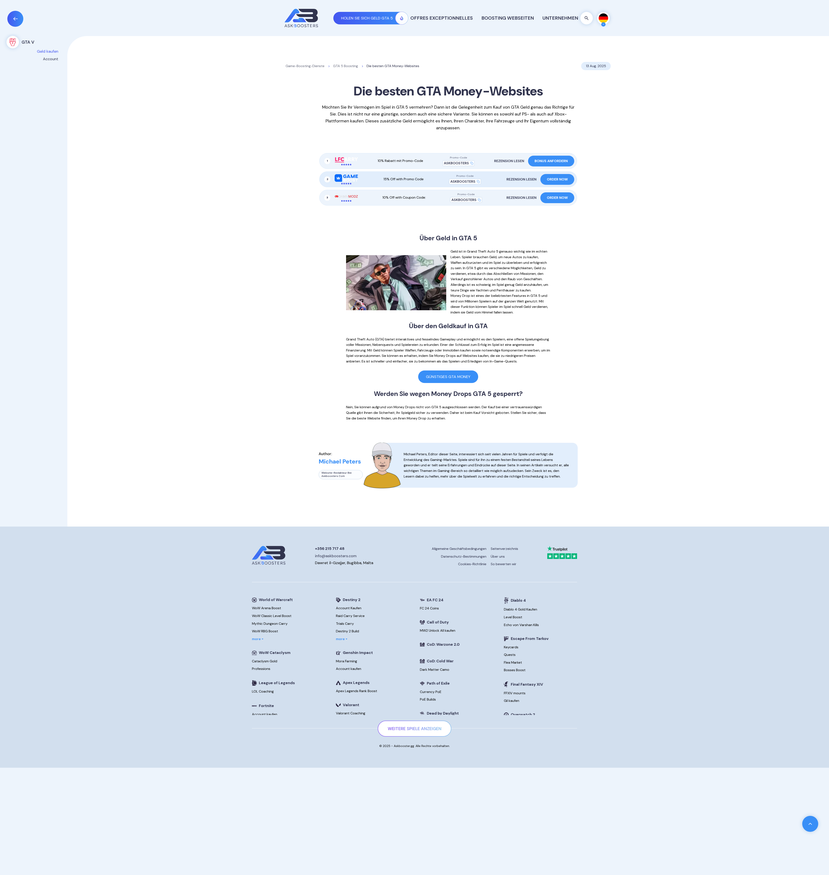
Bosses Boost (514, 670)
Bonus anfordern (551, 161)
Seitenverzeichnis (504, 549)
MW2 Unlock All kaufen (437, 630)
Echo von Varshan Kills (521, 625)
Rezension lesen (509, 161)
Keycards (511, 647)
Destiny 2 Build (347, 631)
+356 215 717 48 (330, 548)
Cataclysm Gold (264, 661)
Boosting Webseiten (507, 18)
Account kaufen (264, 714)
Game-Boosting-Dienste (305, 66)
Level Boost (513, 617)
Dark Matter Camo (434, 669)
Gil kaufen (511, 700)
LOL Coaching (263, 691)
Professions (261, 668)
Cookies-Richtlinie (472, 564)
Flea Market (513, 662)
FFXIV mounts (514, 693)
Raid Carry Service (350, 616)
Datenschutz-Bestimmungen (463, 556)
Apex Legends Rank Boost (356, 691)
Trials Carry (345, 623)
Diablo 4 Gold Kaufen (520, 609)
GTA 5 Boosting (345, 66)
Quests (510, 654)
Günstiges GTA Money (448, 376)
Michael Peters (340, 461)
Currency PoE (430, 692)
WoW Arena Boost (266, 608)
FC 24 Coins (429, 608)
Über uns (498, 556)
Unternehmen (560, 18)
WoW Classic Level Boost (271, 616)
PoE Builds (428, 699)
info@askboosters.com (336, 556)
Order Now (557, 179)
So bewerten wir (503, 564)
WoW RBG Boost (265, 631)
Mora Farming (346, 661)
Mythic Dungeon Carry (270, 623)
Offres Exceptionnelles (441, 18)
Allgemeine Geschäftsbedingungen (459, 549)
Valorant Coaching (350, 713)
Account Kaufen (348, 608)
